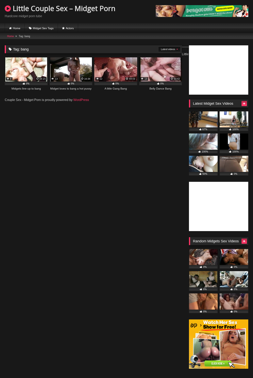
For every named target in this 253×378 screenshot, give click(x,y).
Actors (70, 28)
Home (16, 28)
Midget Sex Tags (43, 28)
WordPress (81, 100)
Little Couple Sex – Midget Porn (63, 8)
